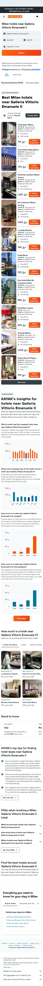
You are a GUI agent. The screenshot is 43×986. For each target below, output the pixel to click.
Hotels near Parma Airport (15, 926)
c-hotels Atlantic (25, 230)
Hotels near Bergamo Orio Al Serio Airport (21, 920)
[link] (21, 618)
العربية (27, 11)
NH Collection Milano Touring (27, 203)
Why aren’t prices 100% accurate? (17, 979)
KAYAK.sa (4, 943)
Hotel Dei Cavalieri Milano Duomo (29, 176)
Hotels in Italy (34, 943)
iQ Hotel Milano (24, 333)
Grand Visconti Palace (27, 358)
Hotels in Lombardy (14, 945)
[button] (40, 9)
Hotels (12, 943)
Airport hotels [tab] (10, 903)
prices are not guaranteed (11, 964)
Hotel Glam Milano (25, 125)
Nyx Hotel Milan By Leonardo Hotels (26, 281)
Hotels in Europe (22, 943)
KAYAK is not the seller (12, 971)
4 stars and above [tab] (10, 645)
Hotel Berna (23, 255)
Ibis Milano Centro (25, 308)
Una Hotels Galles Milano (28, 150)
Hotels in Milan (27, 945)
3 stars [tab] (23, 645)
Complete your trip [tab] (26, 903)
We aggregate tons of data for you (17, 975)
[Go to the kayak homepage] (15, 16)
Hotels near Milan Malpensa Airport (18, 917)
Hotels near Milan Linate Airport (17, 923)
